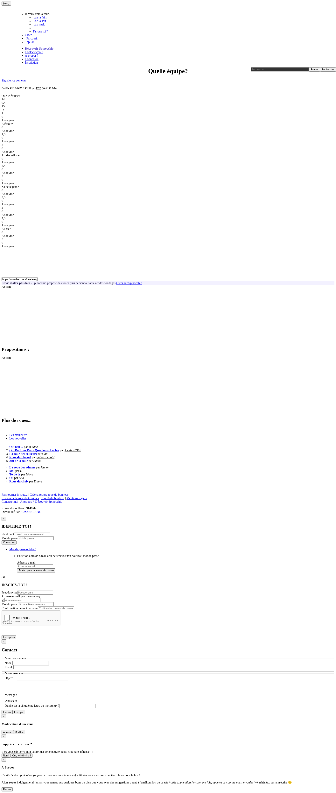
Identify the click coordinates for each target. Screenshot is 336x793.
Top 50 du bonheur (52, 498)
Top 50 (29, 42)
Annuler (7, 732)
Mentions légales (76, 498)
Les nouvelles (17, 438)
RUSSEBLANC (30, 511)
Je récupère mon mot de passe (36, 570)
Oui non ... (16, 446)
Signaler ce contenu (14, 80)
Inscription (31, 62)
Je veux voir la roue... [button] (38, 14)
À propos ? (31, 55)
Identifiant (8, 534)
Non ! (6, 755)
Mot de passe (10, 538)
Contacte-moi (10, 501)
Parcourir (31, 38)
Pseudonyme (9, 592)
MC (12, 471)
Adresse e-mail (21, 596)
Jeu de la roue (18, 460)
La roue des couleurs (23, 453)
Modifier (19, 732)
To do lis (14, 474)
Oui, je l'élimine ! (21, 755)
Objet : (9, 678)
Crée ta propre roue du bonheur (49, 494)
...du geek (39, 24)
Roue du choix (18, 481)
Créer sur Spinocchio (129, 283)
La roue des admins (22, 467)
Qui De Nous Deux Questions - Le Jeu (34, 450)
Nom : (8, 663)
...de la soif (39, 21)
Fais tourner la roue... (15, 494)
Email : (9, 667)
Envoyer (19, 712)
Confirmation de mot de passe (20, 608)
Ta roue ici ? (40, 31)
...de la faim (40, 17)
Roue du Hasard (20, 457)
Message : (11, 695)
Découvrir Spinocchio (39, 48)
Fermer (7, 712)
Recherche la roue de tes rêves (20, 498)
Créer (28, 35)
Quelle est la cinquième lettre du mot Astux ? (32, 705)
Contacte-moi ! (34, 52)
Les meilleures (18, 435)
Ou (11, 478)
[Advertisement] (118, 315)
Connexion (31, 59)
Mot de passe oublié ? (22, 549)
